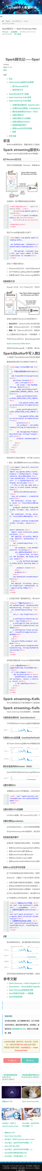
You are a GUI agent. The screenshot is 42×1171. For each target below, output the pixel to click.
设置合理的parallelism (21, 121)
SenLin (21, 1166)
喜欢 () (13, 1060)
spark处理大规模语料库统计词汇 (16, 1153)
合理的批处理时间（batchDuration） (26, 105)
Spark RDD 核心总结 (12, 1146)
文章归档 (6, 1168)
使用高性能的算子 (19, 125)
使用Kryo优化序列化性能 (22, 128)
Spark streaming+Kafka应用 (20, 97)
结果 (14, 131)
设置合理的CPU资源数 (21, 118)
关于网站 (29, 1166)
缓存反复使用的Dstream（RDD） (25, 111)
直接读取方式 (17, 89)
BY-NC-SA (22, 1044)
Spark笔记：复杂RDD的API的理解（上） (19, 1149)
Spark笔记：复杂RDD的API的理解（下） (19, 1142)
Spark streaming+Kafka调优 (20, 100)
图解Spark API (10, 1132)
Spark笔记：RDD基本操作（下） (16, 1156)
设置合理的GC (18, 115)
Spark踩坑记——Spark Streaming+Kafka (19, 28)
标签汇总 (36, 1166)
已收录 (18, 34)
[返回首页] (3, 21)
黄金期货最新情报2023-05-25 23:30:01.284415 (9, 1077)
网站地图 (21, 1168)
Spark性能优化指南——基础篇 (21, 993)
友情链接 (14, 1168)
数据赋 (15, 32)
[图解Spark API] (11, 1092)
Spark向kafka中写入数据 (19, 94)
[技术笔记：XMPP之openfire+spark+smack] (11, 1114)
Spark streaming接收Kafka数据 (21, 82)
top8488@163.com (18, 1029)
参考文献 (12, 136)
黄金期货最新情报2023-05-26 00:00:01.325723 (31, 1076)
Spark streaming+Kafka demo (18, 343)
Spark (8, 21)
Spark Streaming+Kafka (13, 1136)
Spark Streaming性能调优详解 (21, 990)
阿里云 (37, 1168)
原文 (5, 70)
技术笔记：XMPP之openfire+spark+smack (19, 1139)
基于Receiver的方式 (20, 86)
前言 (11, 78)
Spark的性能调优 (16, 996)
